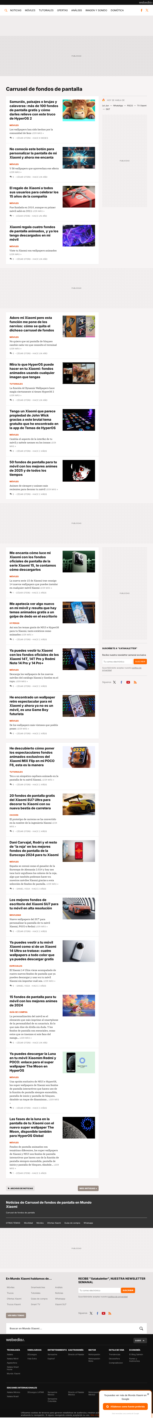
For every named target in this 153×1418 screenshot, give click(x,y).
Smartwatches (38, 1287)
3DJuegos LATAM (35, 1392)
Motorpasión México (94, 1393)
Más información (98, 1415)
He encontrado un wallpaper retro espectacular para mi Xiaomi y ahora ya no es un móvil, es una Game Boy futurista (32, 705)
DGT (108, 109)
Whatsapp (88, 1223)
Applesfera (12, 1363)
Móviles (30, 10)
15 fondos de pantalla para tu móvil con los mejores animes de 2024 (33, 1001)
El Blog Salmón (136, 1354)
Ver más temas (16, 1315)
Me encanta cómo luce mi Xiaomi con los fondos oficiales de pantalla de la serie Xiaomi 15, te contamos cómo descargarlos (33, 561)
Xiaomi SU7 (60, 1304)
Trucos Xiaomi (14, 1304)
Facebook (141, 10)
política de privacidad (118, 1296)
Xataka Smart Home (13, 1368)
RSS (135, 681)
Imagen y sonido (96, 10)
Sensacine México (52, 1393)
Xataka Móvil (12, 1358)
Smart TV (35, 1304)
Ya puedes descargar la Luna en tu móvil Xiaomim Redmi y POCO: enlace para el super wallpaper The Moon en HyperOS (33, 1062)
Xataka (10, 1354)
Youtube (128, 681)
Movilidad (15, 915)
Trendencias (114, 1354)
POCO (130, 105)
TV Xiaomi (141, 105)
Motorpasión (94, 1354)
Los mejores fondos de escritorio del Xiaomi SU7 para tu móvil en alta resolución (34, 904)
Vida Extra (32, 1358)
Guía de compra (18, 1012)
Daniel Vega (23, 889)
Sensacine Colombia (52, 1400)
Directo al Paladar (76, 1354)
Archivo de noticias (21, 1188)
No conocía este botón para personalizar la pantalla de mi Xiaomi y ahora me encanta (33, 153)
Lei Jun (105, 105)
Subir (138, 1340)
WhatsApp (118, 105)
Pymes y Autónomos (134, 1359)
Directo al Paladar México (76, 1393)
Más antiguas (88, 1188)
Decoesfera (114, 1358)
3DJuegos (32, 1354)
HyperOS (15, 623)
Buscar (141, 1328)
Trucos (10, 1293)
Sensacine (52, 1354)
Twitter (147, 10)
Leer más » (38, 133)
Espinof (51, 1358)
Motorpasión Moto (94, 1359)
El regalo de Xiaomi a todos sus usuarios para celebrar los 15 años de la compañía (34, 192)
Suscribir (140, 661)
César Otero (24, 138)
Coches (14, 815)
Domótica (117, 10)
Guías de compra (72, 1223)
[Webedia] (146, 2)
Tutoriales (46, 10)
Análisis (76, 10)
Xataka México (13, 1392)
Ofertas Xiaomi (54, 1223)
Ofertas (62, 10)
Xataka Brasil (13, 1396)
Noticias (15, 10)
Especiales (16, 966)
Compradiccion (116, 1363)
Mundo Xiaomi (13, 1373)
